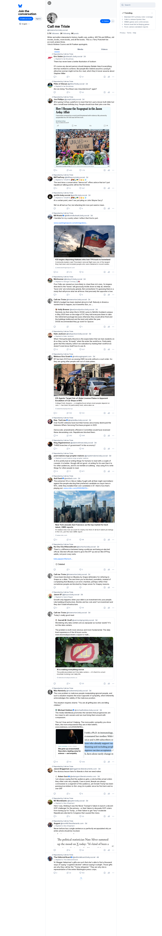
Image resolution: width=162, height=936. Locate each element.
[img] (81, 9)
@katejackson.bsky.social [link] (76, 334)
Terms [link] (129, 33)
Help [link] (134, 33)
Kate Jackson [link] (60, 334)
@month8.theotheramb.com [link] (71, 823)
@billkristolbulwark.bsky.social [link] (76, 215)
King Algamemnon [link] (62, 443)
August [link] (57, 823)
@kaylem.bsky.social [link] (75, 801)
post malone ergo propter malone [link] (69, 456)
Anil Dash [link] (58, 478)
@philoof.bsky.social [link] (75, 84)
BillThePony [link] (59, 177)
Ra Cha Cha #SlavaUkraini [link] (65, 547)
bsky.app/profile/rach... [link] (63, 559)
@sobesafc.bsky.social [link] (72, 56)
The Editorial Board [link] (62, 857)
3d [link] (91, 215)
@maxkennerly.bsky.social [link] (77, 691)
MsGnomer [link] (59, 279)
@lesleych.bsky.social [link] (73, 279)
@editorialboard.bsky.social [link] (83, 857)
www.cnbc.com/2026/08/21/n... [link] (76, 488)
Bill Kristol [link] (58, 215)
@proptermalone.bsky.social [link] (96, 456)
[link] (53, 33)
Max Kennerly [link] (60, 691)
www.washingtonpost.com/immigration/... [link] (70, 223)
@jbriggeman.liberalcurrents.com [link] (83, 769)
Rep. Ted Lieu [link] (60, 420)
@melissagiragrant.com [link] (81, 356)
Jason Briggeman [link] (61, 769)
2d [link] (84, 56)
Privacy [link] (122, 33)
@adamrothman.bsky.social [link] (81, 443)
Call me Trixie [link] (60, 299)
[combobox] (24, 24)
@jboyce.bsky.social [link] (70, 595)
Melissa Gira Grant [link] (62, 356)
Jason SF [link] (58, 595)
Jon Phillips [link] (59, 99)
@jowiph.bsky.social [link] (72, 99)
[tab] (57, 49)
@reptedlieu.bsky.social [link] (78, 420)
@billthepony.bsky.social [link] (74, 177)
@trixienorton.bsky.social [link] (76, 299)
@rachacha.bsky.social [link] (86, 547)
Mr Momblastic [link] (60, 801)
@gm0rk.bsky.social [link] (78, 195)
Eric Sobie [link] (58, 56)
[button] (49, 3)
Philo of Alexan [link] (60, 84)
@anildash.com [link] (70, 478)
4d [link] (97, 857)
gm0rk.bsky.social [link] (62, 195)
